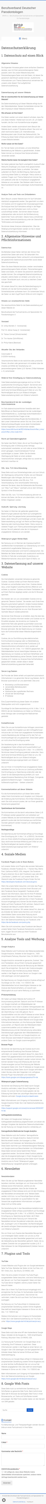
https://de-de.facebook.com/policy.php (15, 922)
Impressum (30, 1502)
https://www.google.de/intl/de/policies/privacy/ (19, 1379)
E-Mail (4, 1442)
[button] (4, 1500)
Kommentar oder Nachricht (12, 1451)
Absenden (7, 1483)
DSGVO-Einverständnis (10, 1469)
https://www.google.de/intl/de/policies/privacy (23, 1321)
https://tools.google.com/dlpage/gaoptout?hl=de (19, 1077)
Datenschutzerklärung (19, 1502)
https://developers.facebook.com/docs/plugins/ (19, 882)
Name (3, 1433)
